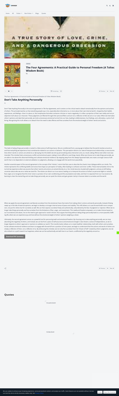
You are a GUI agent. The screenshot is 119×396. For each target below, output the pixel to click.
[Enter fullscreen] (61, 91)
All (13, 13)
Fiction (18, 13)
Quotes (44, 13)
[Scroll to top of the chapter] (107, 268)
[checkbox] (110, 5)
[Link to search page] (107, 5)
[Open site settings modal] (113, 5)
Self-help (28, 63)
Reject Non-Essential (109, 392)
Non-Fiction (27, 13)
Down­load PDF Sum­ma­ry (14, 236)
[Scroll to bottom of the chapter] (107, 91)
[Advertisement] (17, 135)
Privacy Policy (39, 393)
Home (7, 13)
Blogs (37, 13)
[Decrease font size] (5, 91)
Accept (100, 392)
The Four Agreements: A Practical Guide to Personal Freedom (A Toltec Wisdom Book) (32, 96)
